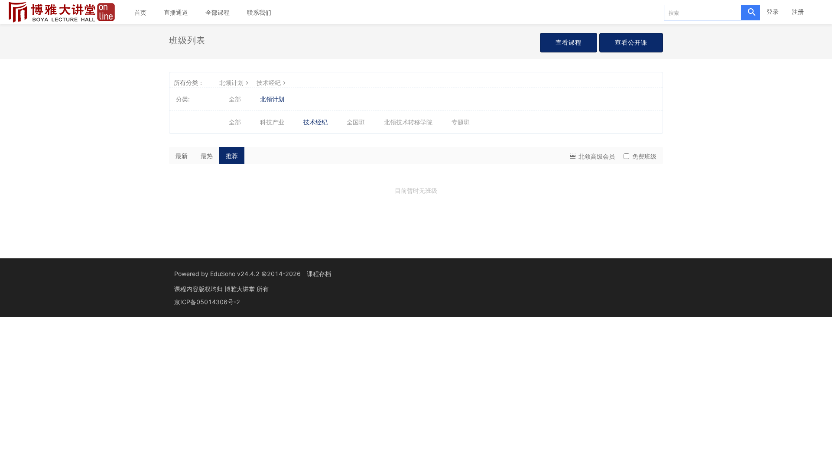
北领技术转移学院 (408, 122)
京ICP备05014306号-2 (207, 302)
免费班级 (644, 156)
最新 (182, 155)
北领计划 (231, 82)
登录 (773, 11)
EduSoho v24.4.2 (235, 273)
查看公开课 (631, 42)
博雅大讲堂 (240, 288)
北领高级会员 (596, 156)
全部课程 (217, 12)
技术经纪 (269, 82)
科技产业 (272, 122)
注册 (798, 11)
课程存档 (319, 273)
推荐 (232, 155)
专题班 (461, 122)
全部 (235, 99)
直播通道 (176, 12)
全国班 (356, 122)
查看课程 (569, 42)
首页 (140, 12)
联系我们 (259, 12)
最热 (207, 155)
